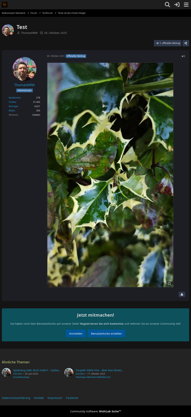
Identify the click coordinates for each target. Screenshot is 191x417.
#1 (183, 56)
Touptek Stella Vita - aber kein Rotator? (100, 370)
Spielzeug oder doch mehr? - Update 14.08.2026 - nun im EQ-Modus (57, 370)
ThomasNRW (29, 33)
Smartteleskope (21, 377)
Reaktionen (14, 97)
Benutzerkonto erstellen (106, 333)
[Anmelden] (177, 4)
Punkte (12, 102)
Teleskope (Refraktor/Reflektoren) (93, 377)
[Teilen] (185, 43)
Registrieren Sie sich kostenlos (101, 323)
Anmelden (75, 333)
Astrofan (17, 373)
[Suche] (167, 4)
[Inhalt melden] (182, 294)
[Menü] (186, 4)
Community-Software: (95, 411)
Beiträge (13, 106)
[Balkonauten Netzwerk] (4, 4)
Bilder (12, 110)
